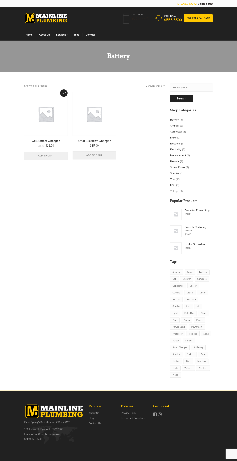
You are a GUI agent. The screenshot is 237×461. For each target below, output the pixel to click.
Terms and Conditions (133, 418)
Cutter (193, 285)
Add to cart (46, 155)
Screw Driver (177, 167)
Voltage (174, 191)
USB (172, 185)
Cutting (176, 292)
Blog (91, 418)
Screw (176, 340)
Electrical (175, 143)
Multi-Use (189, 313)
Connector (176, 131)
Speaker (175, 173)
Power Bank (179, 326)
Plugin (186, 320)
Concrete (202, 278)
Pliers (203, 313)
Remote (174, 161)
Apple (190, 272)
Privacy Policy (128, 412)
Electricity (175, 149)
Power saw (196, 326)
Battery (174, 119)
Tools (175, 368)
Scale (206, 333)
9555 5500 (205, 3)
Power (199, 320)
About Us (94, 412)
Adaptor (177, 272)
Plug (175, 320)
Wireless (203, 368)
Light (175, 313)
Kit (198, 306)
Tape (203, 354)
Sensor (188, 340)
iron (188, 306)
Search (181, 98)
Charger (174, 125)
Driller (173, 137)
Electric (176, 299)
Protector (178, 333)
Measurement (178, 155)
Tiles (188, 361)
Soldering (198, 347)
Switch (190, 354)
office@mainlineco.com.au (45, 434)
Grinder (176, 306)
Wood (175, 374)
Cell (174, 278)
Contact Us (95, 423)
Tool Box (201, 361)
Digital (190, 292)
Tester (176, 361)
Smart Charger (180, 347)
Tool (172, 179)
